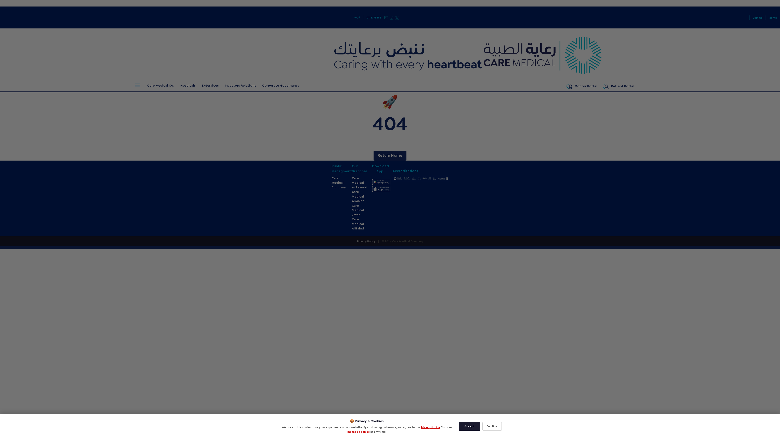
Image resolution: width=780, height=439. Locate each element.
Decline (492, 426)
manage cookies (358, 432)
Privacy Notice (430, 427)
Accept (469, 426)
